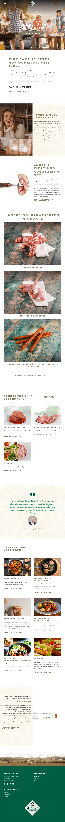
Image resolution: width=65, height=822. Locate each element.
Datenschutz (37, 778)
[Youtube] (11, 784)
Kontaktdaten (7, 794)
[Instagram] (5, 784)
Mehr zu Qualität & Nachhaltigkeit (43, 200)
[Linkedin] (13, 784)
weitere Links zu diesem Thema (11, 728)
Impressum (36, 776)
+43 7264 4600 (7, 778)
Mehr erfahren (32, 33)
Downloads (6, 792)
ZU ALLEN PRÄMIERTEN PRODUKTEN (30, 375)
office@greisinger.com (8, 780)
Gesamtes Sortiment (49, 396)
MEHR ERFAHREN (16, 91)
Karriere (6, 796)
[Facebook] (8, 784)
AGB (35, 780)
